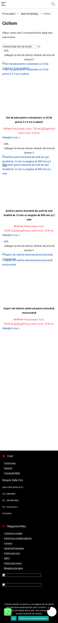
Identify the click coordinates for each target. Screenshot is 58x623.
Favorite (8, 468)
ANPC (7, 558)
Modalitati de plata (13, 568)
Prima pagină (8, 13)
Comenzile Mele (12, 473)
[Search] (53, 4)
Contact (8, 543)
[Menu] (3, 4)
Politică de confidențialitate (18, 538)
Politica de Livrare (13, 563)
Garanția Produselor (14, 548)
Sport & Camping (29, 13)
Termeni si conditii (13, 533)
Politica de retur (12, 553)
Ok (13, 618)
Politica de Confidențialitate (33, 618)
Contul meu (10, 463)
